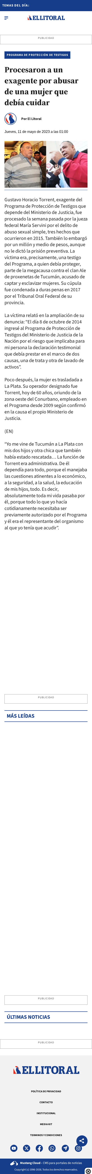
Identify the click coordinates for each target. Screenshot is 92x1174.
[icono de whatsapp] (52, 1148)
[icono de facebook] (39, 1148)
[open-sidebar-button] (6, 18)
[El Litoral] (46, 18)
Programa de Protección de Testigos (37, 55)
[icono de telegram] (65, 1148)
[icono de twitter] (26, 1148)
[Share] (82, 1141)
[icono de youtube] (13, 1148)
